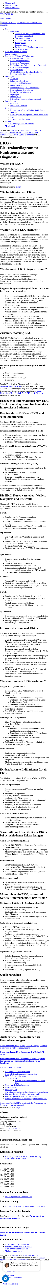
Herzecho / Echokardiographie (17, 1085)
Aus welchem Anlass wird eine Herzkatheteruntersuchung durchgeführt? (21, 1073)
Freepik (15, 1255)
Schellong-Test (11, 1090)
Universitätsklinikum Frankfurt (17, 1244)
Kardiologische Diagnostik (10, 1067)
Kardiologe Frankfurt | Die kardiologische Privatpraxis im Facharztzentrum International (23, 1104)
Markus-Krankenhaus (13, 1251)
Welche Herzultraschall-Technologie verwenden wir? (26, 1099)
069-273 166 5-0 (6, 14)
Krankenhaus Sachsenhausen (16, 1249)
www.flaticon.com (30, 1255)
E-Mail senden (6, 18)
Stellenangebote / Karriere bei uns (18, 1197)
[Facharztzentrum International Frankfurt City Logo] (24, 25)
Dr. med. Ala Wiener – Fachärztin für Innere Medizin (26, 1206)
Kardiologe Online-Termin (15, 1159)
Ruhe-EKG (14, 1078)
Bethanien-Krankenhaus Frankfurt (18, 1246)
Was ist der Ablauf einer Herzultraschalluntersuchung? (26, 1092)
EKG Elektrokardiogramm (15, 1076)
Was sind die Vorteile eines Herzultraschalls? (22, 1094)
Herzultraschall (11, 1087)
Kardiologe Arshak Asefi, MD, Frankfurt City (23, 1156)
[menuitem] (27, 39)
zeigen (18, 187)
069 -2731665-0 (13, 1128)
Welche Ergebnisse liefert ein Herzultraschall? (23, 1096)
